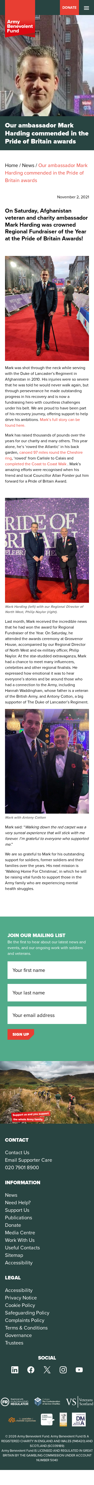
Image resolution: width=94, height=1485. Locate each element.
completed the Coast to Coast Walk (35, 464)
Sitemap (14, 1255)
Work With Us (20, 1240)
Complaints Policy (24, 1320)
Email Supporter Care (28, 1160)
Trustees (14, 1343)
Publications (18, 1217)
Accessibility (19, 1262)
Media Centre (20, 1232)
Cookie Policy (20, 1305)
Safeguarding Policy (27, 1312)
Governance (18, 1335)
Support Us (17, 1210)
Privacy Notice (21, 1297)
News (11, 1195)
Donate (69, 7)
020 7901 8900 (22, 1167)
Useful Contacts (22, 1247)
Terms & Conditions (26, 1327)
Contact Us (17, 1152)
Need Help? (18, 1202)
